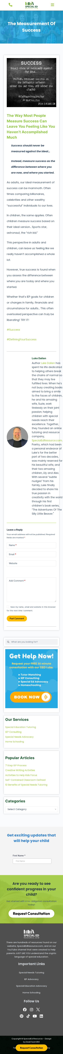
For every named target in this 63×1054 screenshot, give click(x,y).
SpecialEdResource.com (47, 440)
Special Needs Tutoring (31, 972)
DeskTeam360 (33, 1042)
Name (13, 545)
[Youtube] (35, 1016)
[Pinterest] (21, 1016)
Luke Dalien (48, 363)
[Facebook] (25, 1009)
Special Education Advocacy (31, 985)
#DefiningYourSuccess (21, 339)
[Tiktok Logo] (28, 1016)
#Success (13, 329)
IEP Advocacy (31, 979)
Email (12, 554)
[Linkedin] (41, 1016)
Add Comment (17, 580)
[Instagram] (31, 1009)
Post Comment (17, 618)
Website (13, 563)
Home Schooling (31, 992)
